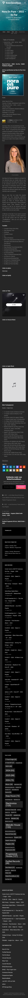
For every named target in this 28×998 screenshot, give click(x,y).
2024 (10, 770)
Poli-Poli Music (6, 955)
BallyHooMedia (6, 978)
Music (15, 497)
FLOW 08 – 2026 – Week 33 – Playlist (12, 899)
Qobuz (11, 120)
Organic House (10, 840)
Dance (8, 792)
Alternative (17, 784)
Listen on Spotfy (10, 52)
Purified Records (13, 862)
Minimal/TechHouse (10, 831)
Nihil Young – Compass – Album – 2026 (13, 902)
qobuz (9, 268)
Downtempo (8, 799)
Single (7, 870)
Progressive (10, 850)
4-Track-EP (9, 762)
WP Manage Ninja (7, 987)
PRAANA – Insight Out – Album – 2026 (12, 940)
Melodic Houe (9, 821)
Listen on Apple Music (11, 56)
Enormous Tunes (16, 504)
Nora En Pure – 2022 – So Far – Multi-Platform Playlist (13, 43)
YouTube (8, 879)
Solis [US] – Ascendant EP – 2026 (14, 679)
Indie (7, 818)
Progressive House (11, 500)
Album (8, 31)
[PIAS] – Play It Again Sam (9, 969)
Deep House (15, 495)
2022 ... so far (14, 31)
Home (4, 31)
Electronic (17, 799)
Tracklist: (9, 48)
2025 (10, 775)
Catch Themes (22, 994)
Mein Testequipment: (11, 58)
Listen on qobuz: (10, 50)
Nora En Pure (20, 497)
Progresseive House (9, 847)
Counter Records (6, 963)
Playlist (4, 500)
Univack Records (6, 958)
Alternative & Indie (9, 787)
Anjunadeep (15, 789)
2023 (9, 766)
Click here (4, 271)
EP (19, 809)
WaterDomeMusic (15, 19)
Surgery (13, 870)
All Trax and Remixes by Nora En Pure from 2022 (15, 46)
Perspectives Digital (7, 975)
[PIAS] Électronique (7, 966)
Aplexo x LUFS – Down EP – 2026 (14, 692)
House (8, 815)
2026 (10, 780)
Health (7, 812)
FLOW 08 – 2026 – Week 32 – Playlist (12, 927)
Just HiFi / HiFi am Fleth (8, 981)
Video (8, 873)
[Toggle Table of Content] (22, 40)
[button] (4, 467)
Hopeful (13, 812)
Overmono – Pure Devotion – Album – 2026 (13, 924)
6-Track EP (19, 762)
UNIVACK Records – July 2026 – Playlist (13, 916)
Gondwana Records (7, 972)
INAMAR (17, 815)
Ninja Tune (5, 961)
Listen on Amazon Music (12, 55)
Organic (17, 837)
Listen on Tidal (10, 53)
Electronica (11, 804)
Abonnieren (21, 487)
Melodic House (10, 497)
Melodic (15, 818)
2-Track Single (11, 759)
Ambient (18, 787)
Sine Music (10, 867)
